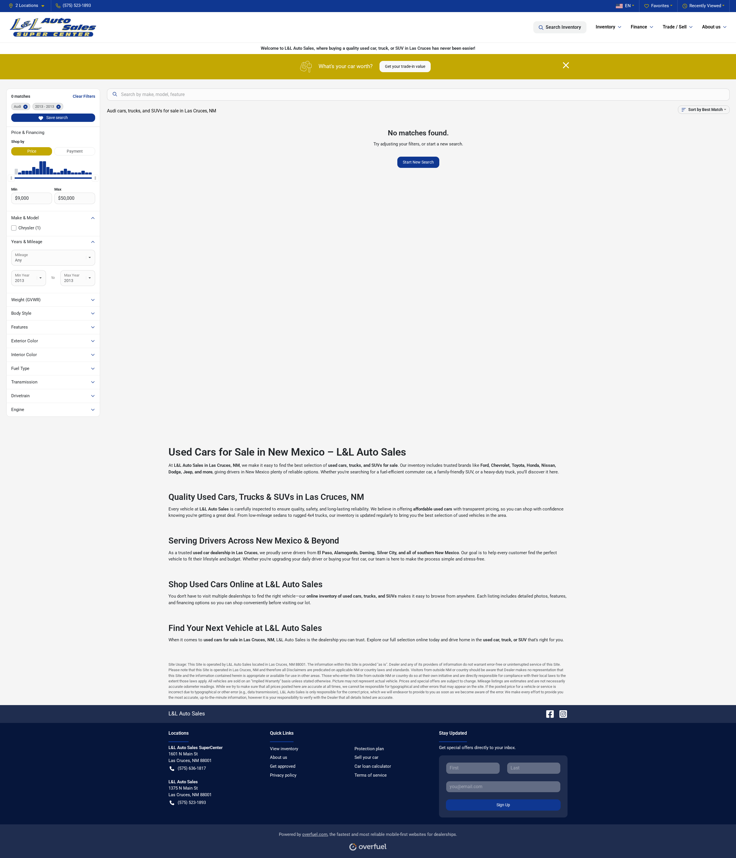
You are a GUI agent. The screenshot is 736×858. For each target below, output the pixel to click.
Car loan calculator (372, 766)
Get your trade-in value (405, 66)
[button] (28, 5)
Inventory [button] (605, 27)
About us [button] (711, 27)
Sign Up (503, 805)
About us (278, 757)
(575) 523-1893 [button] (77, 5)
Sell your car (366, 757)
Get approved (282, 766)
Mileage (21, 255)
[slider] (11, 177)
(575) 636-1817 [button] (192, 768)
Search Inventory (563, 27)
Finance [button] (639, 27)
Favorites (660, 5)
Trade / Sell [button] (675, 27)
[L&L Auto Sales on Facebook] (547, 713)
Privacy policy (283, 775)
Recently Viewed (705, 5)
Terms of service (370, 775)
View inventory (284, 748)
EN (628, 5)
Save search (56, 117)
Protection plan (369, 748)
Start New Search (418, 162)
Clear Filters (84, 96)
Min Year (22, 275)
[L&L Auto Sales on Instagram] (561, 713)
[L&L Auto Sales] (53, 27)
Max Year (71, 275)
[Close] (566, 65)
